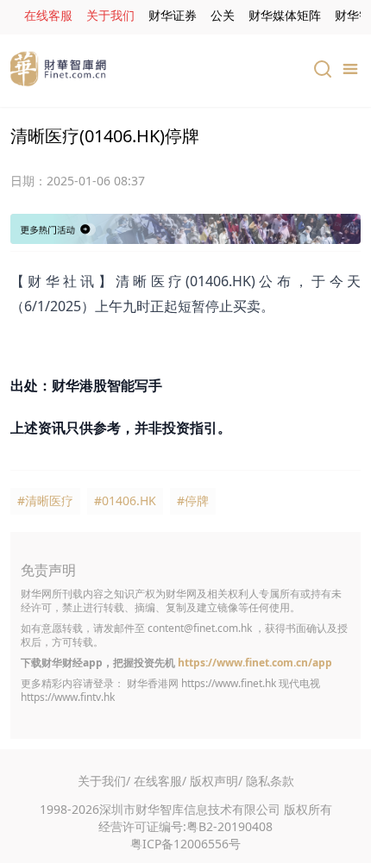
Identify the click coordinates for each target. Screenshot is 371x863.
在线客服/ (160, 780)
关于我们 (110, 15)
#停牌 (193, 500)
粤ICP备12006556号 (185, 843)
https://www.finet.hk (228, 683)
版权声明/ (216, 780)
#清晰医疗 (45, 500)
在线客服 (48, 15)
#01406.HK (125, 500)
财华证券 (172, 15)
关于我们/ (104, 780)
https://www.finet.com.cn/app (255, 662)
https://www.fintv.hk (68, 697)
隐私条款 (270, 780)
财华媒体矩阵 (284, 15)
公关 (223, 15)
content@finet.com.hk (200, 628)
